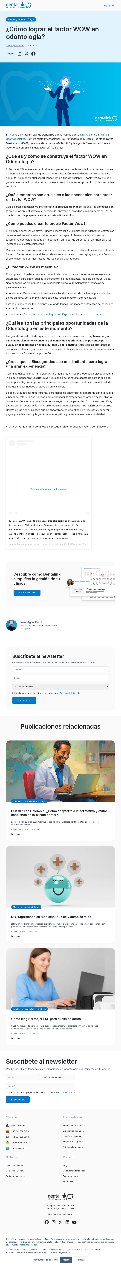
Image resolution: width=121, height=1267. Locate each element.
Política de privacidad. (28, 1244)
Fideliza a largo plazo (73, 1147)
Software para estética (16, 1176)
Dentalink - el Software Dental (56, 544)
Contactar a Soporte (15, 1171)
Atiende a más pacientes (74, 1125)
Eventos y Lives (70, 1176)
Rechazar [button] (81, 1259)
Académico (68, 1181)
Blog (65, 1165)
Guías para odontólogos (74, 1171)
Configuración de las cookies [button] (45, 1259)
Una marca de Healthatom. (60, 1214)
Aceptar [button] (66, 1259)
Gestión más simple (72, 1136)
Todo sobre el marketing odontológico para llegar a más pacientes (63, 314)
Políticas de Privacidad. (71, 693)
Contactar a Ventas (14, 1165)
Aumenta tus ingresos (73, 1141)
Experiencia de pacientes (75, 1131)
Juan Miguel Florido (15, 45)
